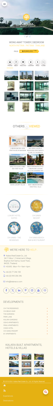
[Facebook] (6, 290)
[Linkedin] (19, 290)
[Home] (26, 385)
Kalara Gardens (10, 320)
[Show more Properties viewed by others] (26, 126)
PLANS (43, 65)
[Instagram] (32, 290)
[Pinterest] (25, 290)
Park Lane (7, 317)
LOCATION (31, 65)
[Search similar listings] (45, 391)
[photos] (10, 62)
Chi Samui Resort (10, 331)
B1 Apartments (9, 334)
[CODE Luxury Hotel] (14, 205)
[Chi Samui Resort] (36, 205)
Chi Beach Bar (9, 311)
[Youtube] (38, 290)
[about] (16, 62)
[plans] (43, 62)
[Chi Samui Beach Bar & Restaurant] (36, 227)
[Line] (45, 290)
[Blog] (26, 391)
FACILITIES (23, 65)
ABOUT (16, 65)
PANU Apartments (10, 325)
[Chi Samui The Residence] (14, 227)
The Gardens (8, 314)
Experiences (8, 396)
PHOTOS (10, 65)
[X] (13, 290)
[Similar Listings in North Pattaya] (45, 391)
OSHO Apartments (11, 322)
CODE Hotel (8, 328)
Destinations (8, 401)
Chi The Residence (11, 308)
